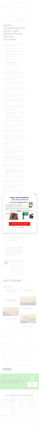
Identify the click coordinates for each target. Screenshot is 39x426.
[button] (35, 194)
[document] (19, 213)
